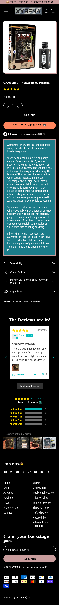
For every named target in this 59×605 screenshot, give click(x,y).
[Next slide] (53, 357)
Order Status (39, 487)
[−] (6, 105)
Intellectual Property (43, 492)
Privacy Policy (40, 497)
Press (6, 502)
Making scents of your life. (35, 567)
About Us (8, 492)
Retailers (8, 497)
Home (6, 482)
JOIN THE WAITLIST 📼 (29, 125)
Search (36, 482)
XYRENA (16, 567)
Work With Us (10, 507)
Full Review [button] (18, 374)
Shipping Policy (41, 507)
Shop (6, 487)
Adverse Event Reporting (40, 524)
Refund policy (40, 512)
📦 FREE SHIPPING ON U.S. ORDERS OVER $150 (29, 2)
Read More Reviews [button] (29, 386)
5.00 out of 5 (37, 398)
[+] (20, 105)
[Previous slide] (5, 357)
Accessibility (39, 517)
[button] (46, 11)
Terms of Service (42, 502)
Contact (7, 512)
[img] (20, 330)
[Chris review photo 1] (16, 367)
